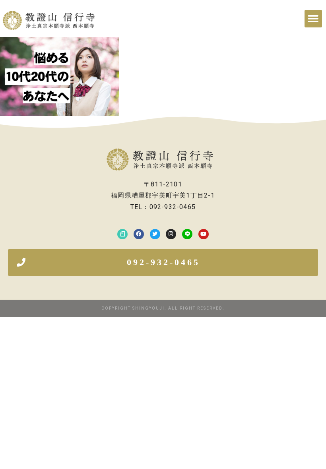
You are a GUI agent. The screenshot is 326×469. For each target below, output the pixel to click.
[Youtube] (203, 234)
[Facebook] (139, 234)
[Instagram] (171, 234)
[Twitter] (155, 234)
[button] (313, 18)
